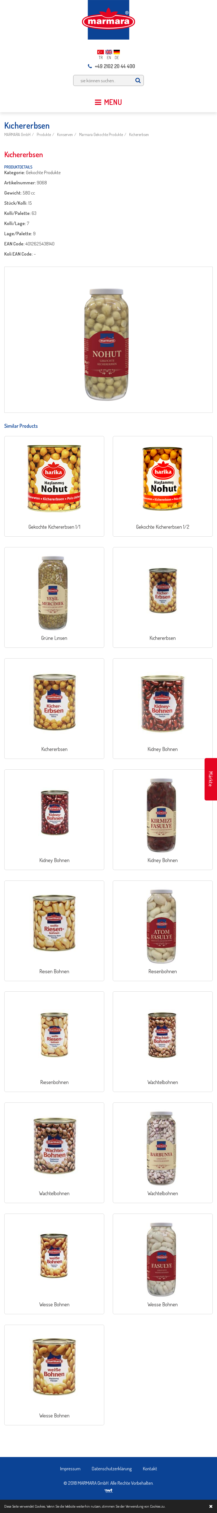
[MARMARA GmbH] (108, 19)
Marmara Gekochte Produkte (101, 134)
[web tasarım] (109, 1489)
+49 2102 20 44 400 (115, 66)
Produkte (44, 134)
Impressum (70, 1468)
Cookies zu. (157, 1506)
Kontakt (150, 1468)
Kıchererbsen (139, 134)
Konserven (65, 134)
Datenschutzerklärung (112, 1468)
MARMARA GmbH (17, 134)
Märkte (211, 779)
